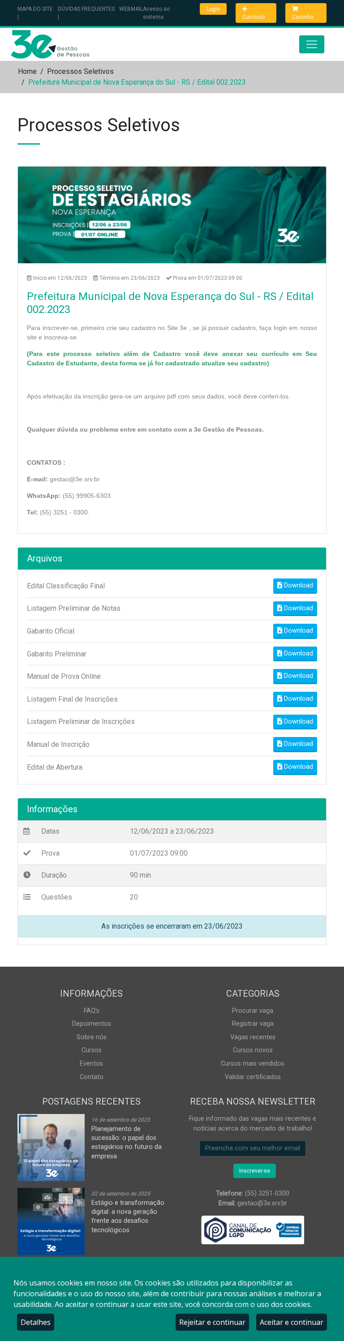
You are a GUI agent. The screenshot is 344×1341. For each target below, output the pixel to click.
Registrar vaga (253, 1024)
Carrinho (302, 17)
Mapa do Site (35, 9)
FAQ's (91, 1011)
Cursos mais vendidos (252, 1063)
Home (27, 71)
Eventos (91, 1063)
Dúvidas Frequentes (86, 9)
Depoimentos (91, 1024)
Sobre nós (92, 1037)
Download (297, 585)
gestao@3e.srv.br (262, 1203)
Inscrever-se (254, 1171)
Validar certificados (253, 1077)
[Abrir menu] (311, 44)
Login (213, 9)
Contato (91, 1077)
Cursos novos (253, 1050)
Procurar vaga (252, 1011)
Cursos (92, 1050)
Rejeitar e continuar (212, 1322)
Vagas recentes (252, 1037)
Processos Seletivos (80, 71)
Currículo (253, 17)
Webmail (131, 9)
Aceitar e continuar (291, 1322)
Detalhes (36, 1322)
